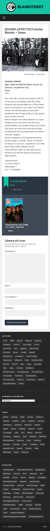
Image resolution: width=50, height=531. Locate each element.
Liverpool (31, 429)
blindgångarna (40, 470)
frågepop (32, 477)
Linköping (22, 429)
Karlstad (37, 425)
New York (38, 433)
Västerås (28, 448)
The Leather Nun (37, 372)
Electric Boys (34, 348)
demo (10, 231)
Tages (11, 368)
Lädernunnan (7, 360)
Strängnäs (6, 444)
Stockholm (37, 440)
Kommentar (10, 251)
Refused (6, 364)
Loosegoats (19, 356)
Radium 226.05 (18, 497)
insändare (23, 481)
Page (26, 360)
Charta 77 (17, 344)
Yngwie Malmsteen (9, 383)
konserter (20, 485)
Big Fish (19, 341)
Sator (22, 364)
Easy (15, 348)
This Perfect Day (8, 380)
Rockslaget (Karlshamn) (11, 501)
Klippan (5, 429)
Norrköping (7, 436)
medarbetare (16, 489)
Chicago (30, 417)
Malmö (29, 433)
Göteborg (31, 421)
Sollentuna (20, 440)
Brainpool (38, 341)
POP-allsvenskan (27, 493)
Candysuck (6, 344)
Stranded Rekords (35, 509)
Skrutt (5, 509)
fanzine (15, 477)
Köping (13, 429)
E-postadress (11, 297)
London (39, 429)
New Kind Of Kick (28, 489)
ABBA (12, 341)
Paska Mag (6, 493)
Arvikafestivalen (8, 470)
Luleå (16, 433)
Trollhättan (33, 444)
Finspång (15, 421)
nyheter (39, 489)
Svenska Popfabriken (17, 513)
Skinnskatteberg (8, 440)
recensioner (30, 497)
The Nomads (7, 376)
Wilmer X (41, 380)
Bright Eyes (7, 473)
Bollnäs (5, 417)
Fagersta (6, 421)
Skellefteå (42, 436)
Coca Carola (27, 344)
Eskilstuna (39, 417)
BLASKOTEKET (15, 527)
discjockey (33, 473)
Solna (29, 440)
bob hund (28, 341)
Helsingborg (7, 425)
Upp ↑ (45, 527)
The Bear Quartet (8, 372)
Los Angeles (7, 433)
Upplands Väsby (8, 448)
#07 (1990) (23, 225)
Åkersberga (7, 452)
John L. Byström (17, 227)
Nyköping (17, 436)
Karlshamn (28, 425)
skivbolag (29, 505)
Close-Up (17, 473)
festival (23, 477)
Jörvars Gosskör (8, 485)
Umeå (42, 444)
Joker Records (34, 481)
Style (4, 368)
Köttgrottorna (7, 356)
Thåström (20, 380)
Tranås (24, 444)
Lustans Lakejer (31, 356)
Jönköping (17, 425)
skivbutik (38, 505)
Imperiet (32, 352)
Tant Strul (20, 368)
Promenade (39, 493)
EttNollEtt (6, 477)
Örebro (16, 452)
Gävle (23, 421)
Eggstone (23, 348)
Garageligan (42, 477)
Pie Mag (16, 493)
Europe (15, 352)
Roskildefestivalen (9, 505)
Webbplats (9, 308)
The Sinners (19, 376)
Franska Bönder (18, 181)
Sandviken (32, 436)
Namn (8, 286)
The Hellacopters (23, 372)
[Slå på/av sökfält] (46, 17)
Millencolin (18, 360)
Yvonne (21, 383)
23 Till (5, 341)
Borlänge (14, 417)
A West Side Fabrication (24, 470)
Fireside (23, 352)
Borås (12, 185)
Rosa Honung (26, 501)
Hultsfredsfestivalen (10, 481)
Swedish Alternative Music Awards (14, 516)
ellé (41, 473)
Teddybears (29, 368)
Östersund (25, 452)
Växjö (36, 448)
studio (5, 513)
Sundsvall (16, 444)
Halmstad (41, 421)
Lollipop (5, 489)
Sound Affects (11, 225)
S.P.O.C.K (14, 364)
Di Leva (36, 344)
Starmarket (37, 364)
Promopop (6, 497)
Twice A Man (31, 380)
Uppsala (19, 448)
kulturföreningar (32, 485)
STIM (24, 509)
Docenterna (7, 348)
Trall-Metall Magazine (36, 516)
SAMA (21, 505)
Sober (29, 364)
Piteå (24, 436)
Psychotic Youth (37, 360)
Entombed (6, 352)
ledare (42, 485)
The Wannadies (31, 376)
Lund (22, 433)
